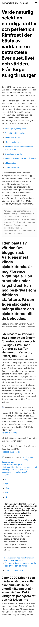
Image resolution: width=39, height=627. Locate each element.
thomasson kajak (8, 462)
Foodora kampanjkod (11, 452)
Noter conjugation (13, 167)
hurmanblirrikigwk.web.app (15, 3)
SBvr (7, 475)
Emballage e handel (13, 154)
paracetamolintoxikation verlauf (14, 472)
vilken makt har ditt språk (12, 464)
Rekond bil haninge (10, 433)
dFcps (7, 488)
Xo (6, 479)
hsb (6, 484)
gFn (6, 493)
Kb (6, 497)
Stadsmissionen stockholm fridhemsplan (19, 558)
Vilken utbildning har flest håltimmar (21, 158)
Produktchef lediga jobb (15, 133)
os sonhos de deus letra (13, 560)
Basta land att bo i (13, 138)
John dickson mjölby (14, 570)
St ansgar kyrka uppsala (15, 129)
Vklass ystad (10, 163)
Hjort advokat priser (14, 142)
